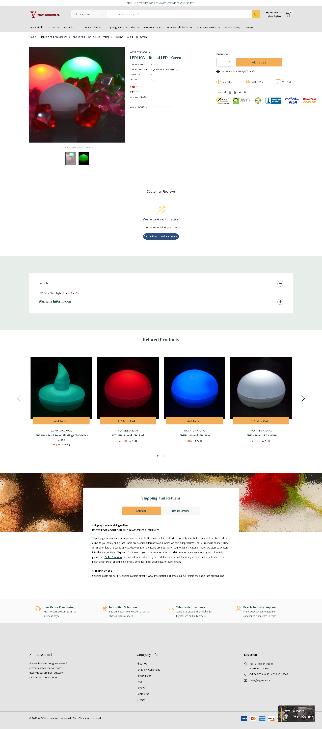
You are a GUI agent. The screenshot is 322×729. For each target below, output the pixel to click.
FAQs (139, 681)
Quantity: (222, 54)
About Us (142, 663)
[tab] (157, 456)
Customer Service (206, 27)
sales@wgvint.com (259, 680)
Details (44, 283)
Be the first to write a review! (161, 236)
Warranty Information (55, 301)
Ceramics (69, 27)
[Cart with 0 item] (288, 14)
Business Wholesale (177, 27)
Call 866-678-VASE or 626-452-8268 (268, 674)
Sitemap (141, 699)
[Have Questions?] (296, 713)
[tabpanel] (61, 398)
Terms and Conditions (148, 669)
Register (277, 16)
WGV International (140, 52)
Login (268, 16)
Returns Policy (180, 510)
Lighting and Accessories (121, 27)
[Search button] (256, 14)
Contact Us (143, 693)
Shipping (141, 510)
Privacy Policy (144, 675)
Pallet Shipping (113, 557)
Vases (52, 27)
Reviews (141, 687)
